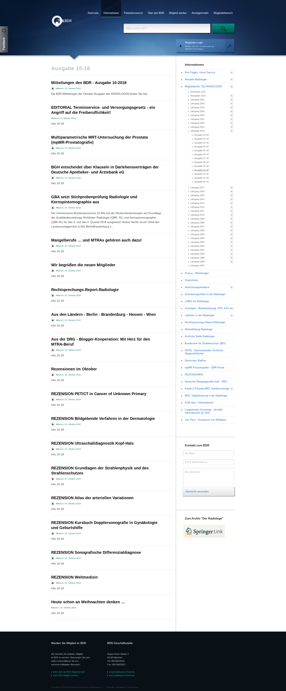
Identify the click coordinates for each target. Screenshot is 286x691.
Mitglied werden (178, 13)
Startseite (93, 13)
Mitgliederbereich (223, 13)
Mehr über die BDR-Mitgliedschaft (69, 672)
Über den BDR (156, 13)
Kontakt (110, 687)
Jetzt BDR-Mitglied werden (65, 675)
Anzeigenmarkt (200, 13)
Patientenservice (133, 13)
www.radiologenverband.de (121, 675)
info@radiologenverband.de (122, 672)
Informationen (111, 13)
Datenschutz (132, 687)
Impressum (120, 687)
